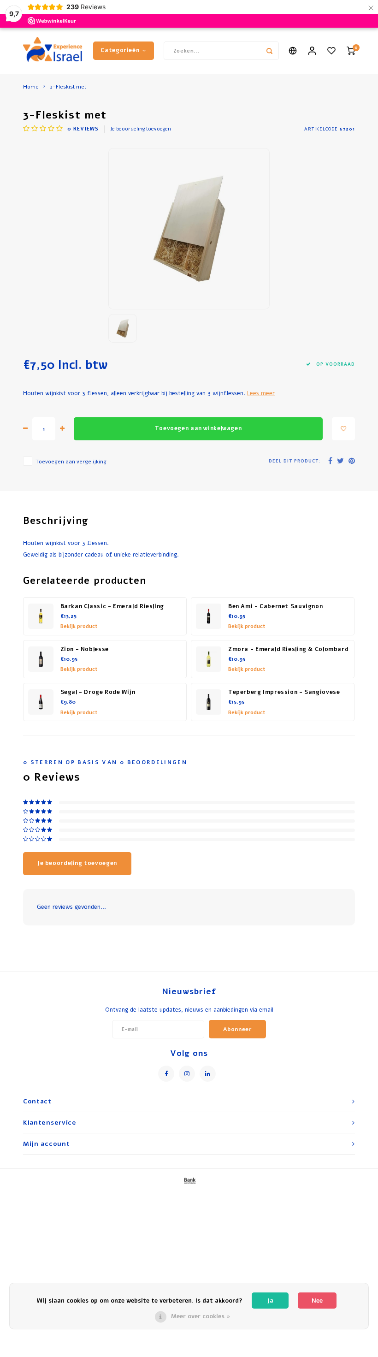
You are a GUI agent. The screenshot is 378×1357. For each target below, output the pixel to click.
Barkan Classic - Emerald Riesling (112, 606)
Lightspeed (218, 1196)
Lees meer (261, 393)
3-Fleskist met (68, 86)
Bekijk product (79, 626)
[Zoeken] (269, 50)
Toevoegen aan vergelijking (70, 461)
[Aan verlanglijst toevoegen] (343, 428)
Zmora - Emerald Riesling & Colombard (288, 649)
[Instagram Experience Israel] (187, 1074)
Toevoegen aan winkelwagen (198, 428)
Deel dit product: (294, 461)
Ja (270, 1301)
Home (31, 86)
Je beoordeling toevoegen (140, 128)
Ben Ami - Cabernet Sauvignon (275, 606)
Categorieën (119, 50)
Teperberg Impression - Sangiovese (284, 692)
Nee (317, 1301)
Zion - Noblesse (84, 649)
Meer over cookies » (200, 1316)
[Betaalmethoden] (189, 1181)
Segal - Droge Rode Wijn (98, 692)
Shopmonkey (277, 1196)
